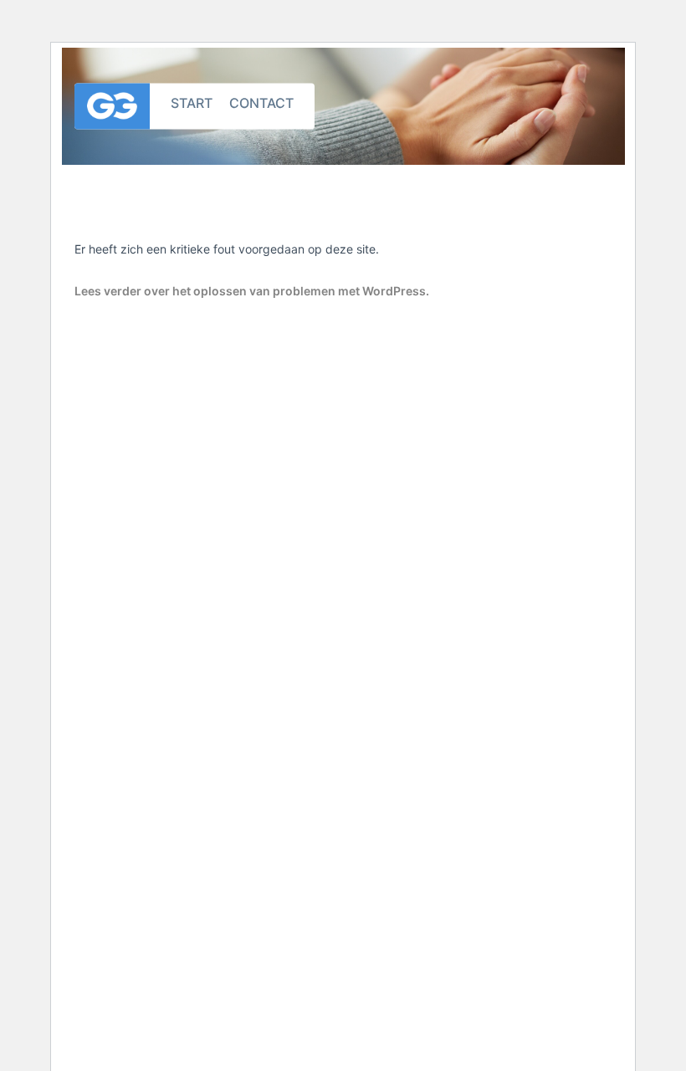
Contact (261, 102)
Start (191, 102)
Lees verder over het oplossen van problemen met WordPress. (251, 291)
